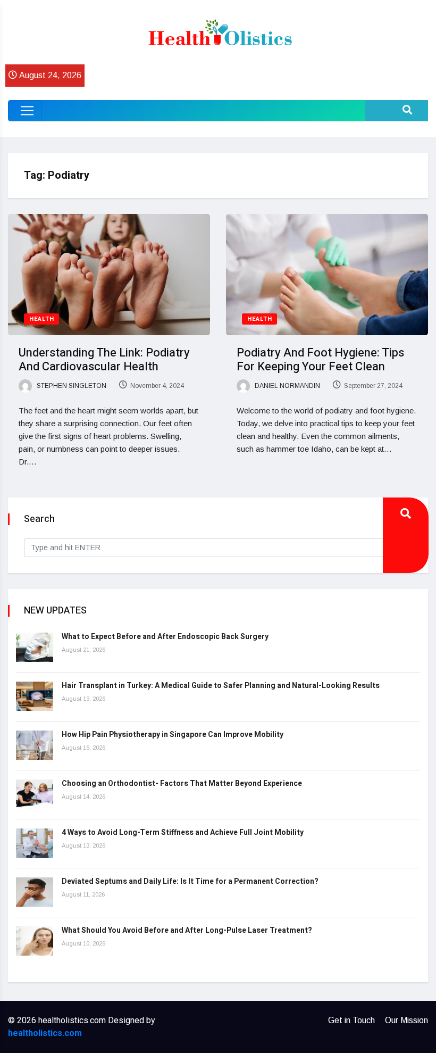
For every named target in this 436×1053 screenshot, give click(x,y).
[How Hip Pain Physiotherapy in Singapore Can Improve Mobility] (34, 745)
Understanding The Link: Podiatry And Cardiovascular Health (104, 359)
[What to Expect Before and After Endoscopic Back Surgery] (34, 647)
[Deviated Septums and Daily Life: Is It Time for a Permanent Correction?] (34, 892)
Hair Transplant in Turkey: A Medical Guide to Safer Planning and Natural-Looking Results (221, 685)
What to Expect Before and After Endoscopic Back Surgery (165, 636)
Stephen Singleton (70, 385)
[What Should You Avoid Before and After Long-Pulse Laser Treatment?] (34, 941)
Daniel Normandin (286, 385)
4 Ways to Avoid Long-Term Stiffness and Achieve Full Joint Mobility (183, 832)
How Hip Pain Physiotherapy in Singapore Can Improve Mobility (172, 734)
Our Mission (406, 1020)
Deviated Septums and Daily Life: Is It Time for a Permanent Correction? (190, 881)
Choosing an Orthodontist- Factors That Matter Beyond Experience (182, 783)
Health (41, 319)
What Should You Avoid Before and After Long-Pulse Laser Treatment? (187, 930)
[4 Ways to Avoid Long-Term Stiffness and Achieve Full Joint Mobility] (34, 843)
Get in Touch (351, 1020)
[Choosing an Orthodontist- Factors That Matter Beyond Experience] (34, 794)
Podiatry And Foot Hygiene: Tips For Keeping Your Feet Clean (320, 359)
